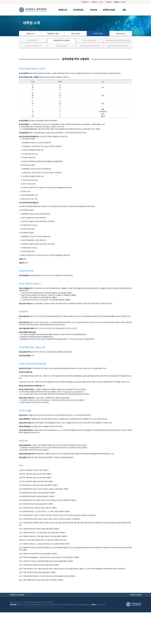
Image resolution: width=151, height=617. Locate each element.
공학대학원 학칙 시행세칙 (61, 40)
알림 (124, 9)
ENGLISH (123, 2)
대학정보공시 (108, 2)
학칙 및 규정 (98, 33)
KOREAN (116, 2)
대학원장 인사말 (52, 33)
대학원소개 (62, 9)
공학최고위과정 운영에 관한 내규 (117, 46)
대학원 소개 (30, 33)
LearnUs (101, 2)
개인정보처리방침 (135, 595)
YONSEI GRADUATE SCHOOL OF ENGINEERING (32, 9)
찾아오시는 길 (121, 33)
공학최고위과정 (109, 9)
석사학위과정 (78, 9)
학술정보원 (94, 2)
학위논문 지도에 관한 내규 (33, 46)
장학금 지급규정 (61, 46)
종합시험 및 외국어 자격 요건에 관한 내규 (118, 40)
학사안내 (93, 9)
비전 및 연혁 (75, 33)
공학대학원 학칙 (33, 40)
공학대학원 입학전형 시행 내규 (89, 46)
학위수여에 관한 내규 (89, 40)
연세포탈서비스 (85, 2)
